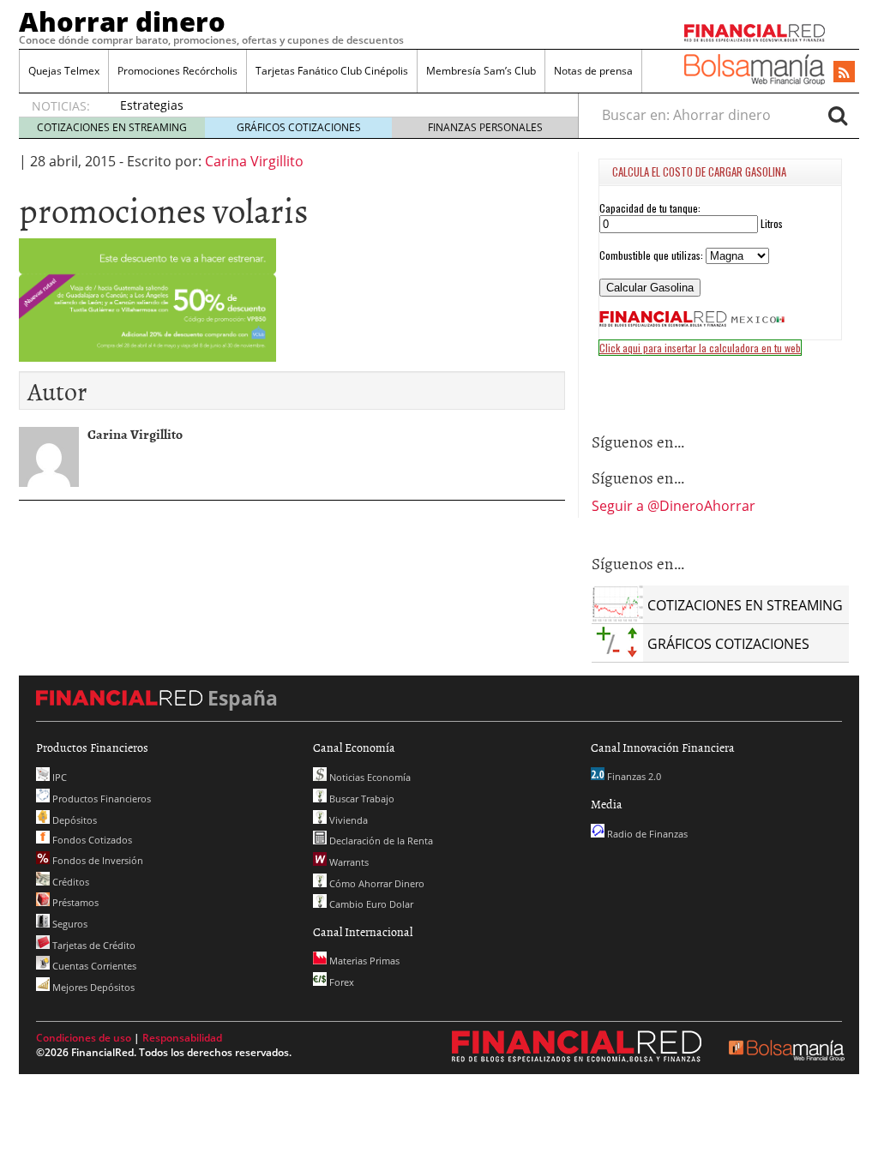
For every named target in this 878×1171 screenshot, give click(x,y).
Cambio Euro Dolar (370, 904)
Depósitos (73, 820)
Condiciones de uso (83, 1037)
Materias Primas (363, 960)
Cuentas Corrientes (93, 965)
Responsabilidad (182, 1037)
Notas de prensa (593, 70)
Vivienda (347, 820)
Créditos (69, 881)
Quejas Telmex (63, 70)
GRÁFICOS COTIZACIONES (299, 127)
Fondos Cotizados (91, 839)
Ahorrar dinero (122, 21)
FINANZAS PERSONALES (485, 127)
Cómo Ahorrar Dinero (375, 883)
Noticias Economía (369, 777)
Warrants (348, 862)
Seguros (68, 923)
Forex (340, 982)
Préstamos (74, 902)
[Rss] (844, 72)
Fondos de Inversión (96, 860)
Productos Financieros (100, 798)
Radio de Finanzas (646, 833)
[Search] (838, 114)
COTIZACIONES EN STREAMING (112, 127)
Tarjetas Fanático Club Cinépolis (332, 70)
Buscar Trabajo (360, 798)
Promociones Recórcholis (177, 70)
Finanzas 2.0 (632, 776)
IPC (58, 777)
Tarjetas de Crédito (92, 945)
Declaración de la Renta (380, 840)
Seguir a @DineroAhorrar (673, 505)
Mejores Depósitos (92, 987)
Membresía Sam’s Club (481, 70)
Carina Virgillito (254, 161)
